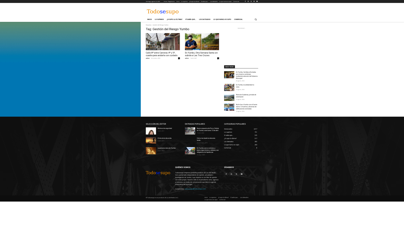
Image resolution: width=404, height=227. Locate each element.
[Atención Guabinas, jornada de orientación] (229, 97)
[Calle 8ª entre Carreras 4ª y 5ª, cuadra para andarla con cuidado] (163, 41)
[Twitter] (251, 1)
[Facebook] (245, 1)
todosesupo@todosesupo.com (195, 189)
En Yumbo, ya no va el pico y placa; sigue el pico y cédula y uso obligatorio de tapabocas (208, 150)
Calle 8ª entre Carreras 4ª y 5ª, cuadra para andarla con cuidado (161, 54)
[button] (255, 19)
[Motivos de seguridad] (151, 131)
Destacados (189, 49)
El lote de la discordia (164, 138)
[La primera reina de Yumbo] (151, 150)
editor (148, 58)
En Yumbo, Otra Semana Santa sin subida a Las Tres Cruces (201, 54)
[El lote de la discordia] (151, 140)
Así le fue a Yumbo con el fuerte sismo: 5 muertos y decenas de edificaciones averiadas (246, 107)
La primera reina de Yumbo (167, 148)
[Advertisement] (217, 10)
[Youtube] (257, 1)
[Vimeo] (254, 1)
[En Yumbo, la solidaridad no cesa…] (229, 87)
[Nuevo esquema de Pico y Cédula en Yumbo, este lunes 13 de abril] (190, 131)
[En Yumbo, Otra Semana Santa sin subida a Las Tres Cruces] (202, 41)
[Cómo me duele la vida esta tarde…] (190, 140)
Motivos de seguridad (165, 128)
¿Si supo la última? (151, 49)
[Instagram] (248, 1)
